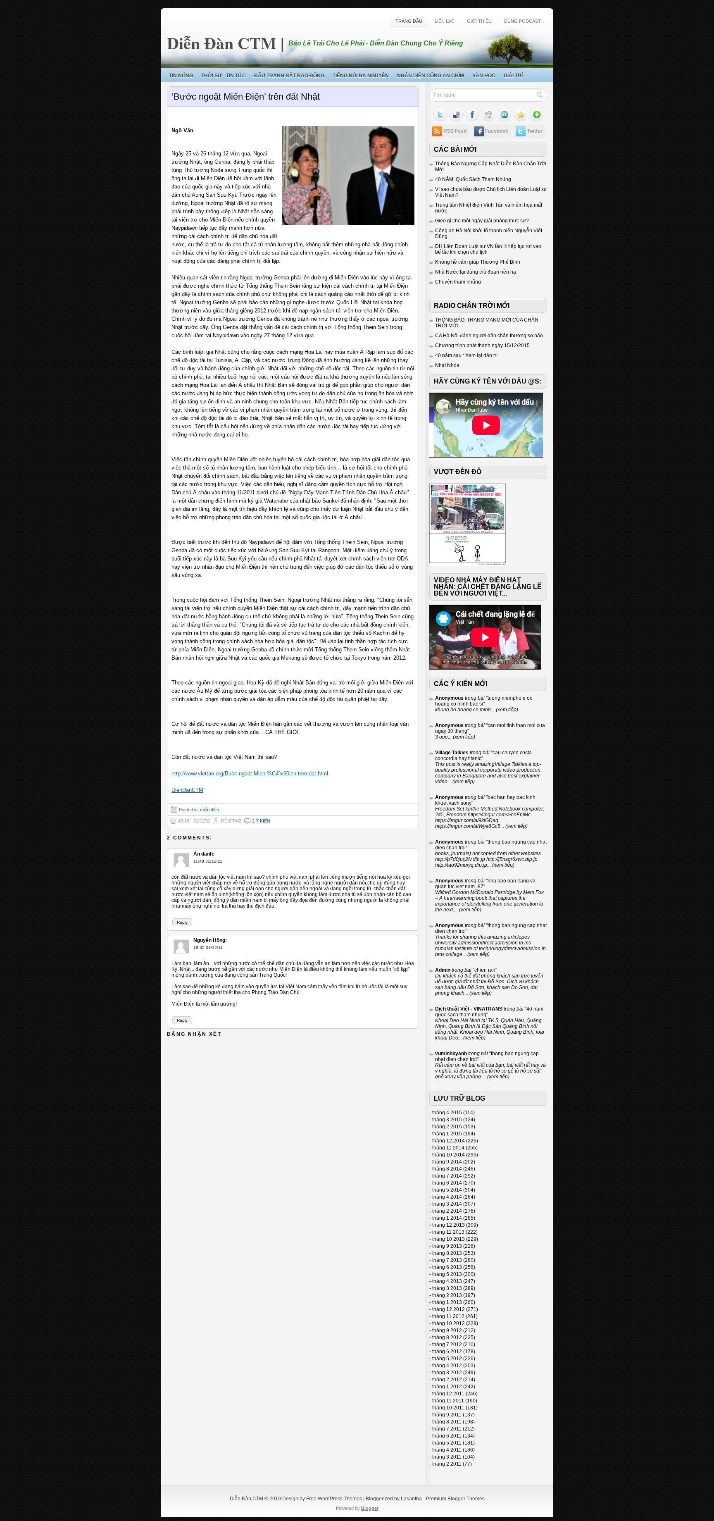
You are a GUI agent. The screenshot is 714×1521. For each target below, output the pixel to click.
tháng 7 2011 (447, 1429)
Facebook (496, 131)
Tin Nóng (181, 76)
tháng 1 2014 (447, 1218)
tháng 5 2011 (447, 1443)
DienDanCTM (187, 790)
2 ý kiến (261, 820)
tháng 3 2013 (447, 1288)
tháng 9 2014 (447, 1162)
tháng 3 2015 (447, 1120)
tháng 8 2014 (447, 1169)
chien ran (484, 970)
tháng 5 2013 (447, 1274)
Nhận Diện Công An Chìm (430, 76)
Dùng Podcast (522, 21)
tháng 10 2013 (448, 1239)
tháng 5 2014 (447, 1190)
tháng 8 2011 (447, 1422)
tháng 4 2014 (447, 1197)
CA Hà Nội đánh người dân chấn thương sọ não (489, 336)
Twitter (535, 131)
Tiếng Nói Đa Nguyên (361, 76)
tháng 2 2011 (447, 1464)
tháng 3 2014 (447, 1204)
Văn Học (483, 76)
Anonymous (449, 698)
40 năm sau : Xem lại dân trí (466, 355)
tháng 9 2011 (447, 1415)
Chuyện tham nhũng (458, 282)
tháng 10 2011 (448, 1408)
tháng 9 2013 (447, 1246)
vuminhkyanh (451, 1053)
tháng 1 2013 (447, 1302)
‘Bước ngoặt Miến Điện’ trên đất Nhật (245, 96)
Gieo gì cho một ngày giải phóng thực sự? (482, 221)
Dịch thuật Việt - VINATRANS (468, 1009)
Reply (182, 922)
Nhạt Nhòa (447, 365)
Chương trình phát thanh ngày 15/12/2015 (482, 345)
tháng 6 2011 (447, 1436)
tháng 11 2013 (448, 1232)
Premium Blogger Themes (455, 1499)
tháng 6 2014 (447, 1183)
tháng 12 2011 (448, 1394)
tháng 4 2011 (447, 1450)
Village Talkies (452, 753)
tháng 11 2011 (448, 1401)
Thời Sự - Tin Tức (223, 76)
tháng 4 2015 (447, 1113)
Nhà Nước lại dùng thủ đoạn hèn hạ (475, 272)
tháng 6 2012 (447, 1351)
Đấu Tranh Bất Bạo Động (289, 76)
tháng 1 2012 (447, 1387)
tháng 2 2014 (447, 1211)
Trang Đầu (408, 21)
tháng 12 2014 (448, 1141)
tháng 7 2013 (447, 1260)
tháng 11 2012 (448, 1316)
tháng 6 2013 (447, 1267)
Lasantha (411, 1499)
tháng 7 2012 (447, 1344)
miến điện (209, 809)
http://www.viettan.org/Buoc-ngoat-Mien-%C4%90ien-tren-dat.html (249, 773)
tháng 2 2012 (447, 1380)
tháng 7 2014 (447, 1176)
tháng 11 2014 (448, 1148)
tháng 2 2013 (447, 1295)
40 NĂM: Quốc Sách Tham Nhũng (473, 179)
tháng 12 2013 (448, 1225)
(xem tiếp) (506, 710)
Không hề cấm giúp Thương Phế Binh (477, 262)
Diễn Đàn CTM (221, 43)
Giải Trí (513, 76)
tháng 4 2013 (447, 1281)
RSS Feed (454, 131)
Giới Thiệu (479, 21)
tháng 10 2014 (448, 1155)
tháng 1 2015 (447, 1134)
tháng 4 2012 (447, 1365)
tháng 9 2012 (447, 1330)
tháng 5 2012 (447, 1358)
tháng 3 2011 (447, 1457)
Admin (442, 970)
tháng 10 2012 (448, 1323)
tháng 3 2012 (447, 1373)
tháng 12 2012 (448, 1309)
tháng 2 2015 (447, 1127)
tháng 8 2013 (447, 1253)
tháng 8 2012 (447, 1337)
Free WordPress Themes (334, 1499)
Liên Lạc (445, 21)
